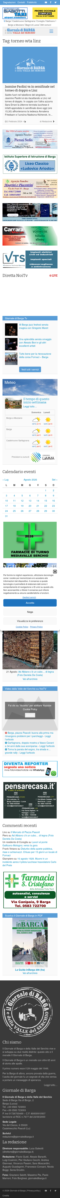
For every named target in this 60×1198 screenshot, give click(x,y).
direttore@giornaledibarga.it (18, 1151)
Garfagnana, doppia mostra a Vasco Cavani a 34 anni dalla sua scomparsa (29, 744)
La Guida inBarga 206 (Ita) (30, 969)
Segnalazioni (9, 2)
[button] (55, 571)
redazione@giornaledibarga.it (18, 1136)
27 (30, 510)
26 (22, 510)
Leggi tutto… (30, 406)
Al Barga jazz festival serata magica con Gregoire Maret (33, 326)
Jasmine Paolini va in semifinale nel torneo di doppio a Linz (29, 88)
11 (14, 500)
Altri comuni (45, 24)
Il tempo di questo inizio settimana (36, 400)
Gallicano (50, 21)
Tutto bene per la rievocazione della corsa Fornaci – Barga (35, 355)
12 (22, 500)
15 (45, 500)
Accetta (30, 602)
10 (6, 500)
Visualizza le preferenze (30, 621)
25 (14, 510)
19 (22, 505)
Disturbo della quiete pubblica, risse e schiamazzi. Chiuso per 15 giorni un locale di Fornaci (29, 852)
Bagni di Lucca (32, 24)
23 (53, 505)
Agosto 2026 (30, 479)
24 (6, 510)
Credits (5, 1195)
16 (53, 500)
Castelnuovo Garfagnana (23, 21)
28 (37, 510)
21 (37, 505)
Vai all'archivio (30, 679)
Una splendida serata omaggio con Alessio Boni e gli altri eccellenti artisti (35, 342)
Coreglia (41, 21)
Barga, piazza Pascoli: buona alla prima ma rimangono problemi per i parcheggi (29, 734)
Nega (30, 611)
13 (30, 500)
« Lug (5, 479)
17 (6, 505)
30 (53, 510)
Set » (55, 479)
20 (30, 505)
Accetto (30, 715)
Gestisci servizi (29, 597)
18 (14, 505)
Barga (8, 21)
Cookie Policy (22, 626)
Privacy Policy (36, 626)
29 (45, 510)
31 (6, 516)
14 (37, 500)
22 (45, 505)
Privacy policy (33, 1190)
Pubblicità (31, 2)
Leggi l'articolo (47, 746)
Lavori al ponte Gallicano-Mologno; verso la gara (25, 843)
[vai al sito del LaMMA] (42, 456)
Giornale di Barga (18, 1190)
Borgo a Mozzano (16, 24)
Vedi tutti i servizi (30, 369)
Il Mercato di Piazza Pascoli (25, 832)
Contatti (21, 2)
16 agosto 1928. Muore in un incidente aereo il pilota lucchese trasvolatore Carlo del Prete (29, 862)
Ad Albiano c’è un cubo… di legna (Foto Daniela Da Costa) (35, 673)
